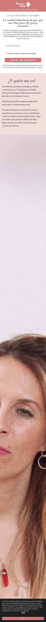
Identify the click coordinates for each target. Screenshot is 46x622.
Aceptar (23, 618)
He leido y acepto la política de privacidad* (21, 53)
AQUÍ (21, 607)
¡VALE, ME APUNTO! (23, 60)
